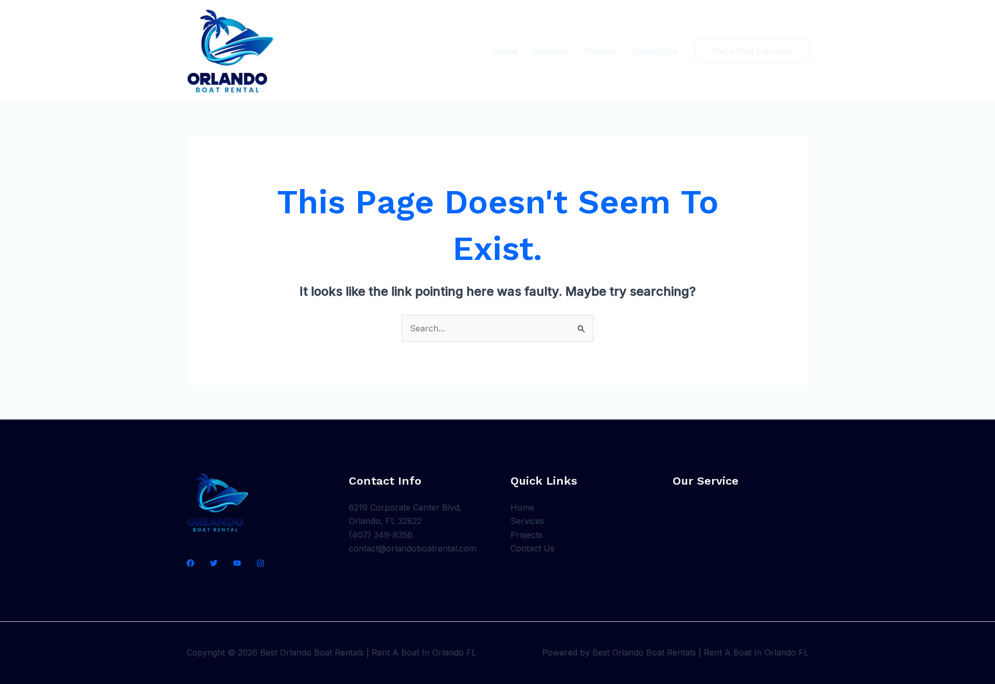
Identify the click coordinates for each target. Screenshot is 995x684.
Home (505, 51)
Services (550, 51)
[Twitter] (214, 563)
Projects (600, 51)
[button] (752, 51)
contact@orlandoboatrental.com (412, 548)
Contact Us (655, 51)
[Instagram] (260, 563)
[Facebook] (190, 563)
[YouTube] (237, 563)
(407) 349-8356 (381, 535)
